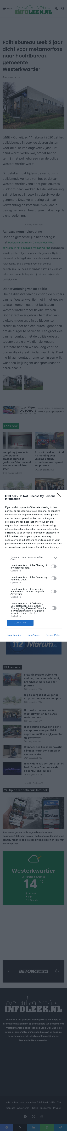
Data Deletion (14, 635)
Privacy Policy (53, 635)
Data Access (33, 635)
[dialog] (33, 566)
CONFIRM (20, 622)
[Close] (60, 496)
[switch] (54, 566)
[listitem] (33, 558)
